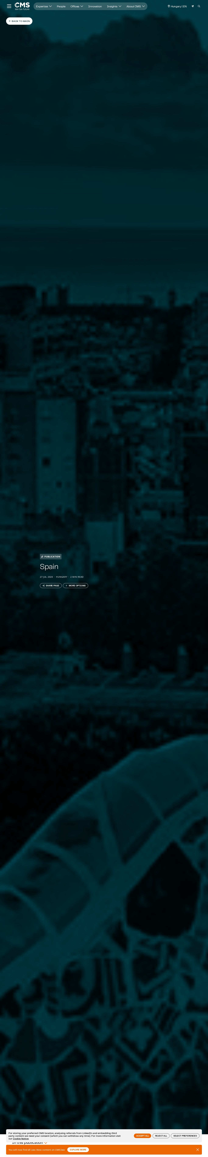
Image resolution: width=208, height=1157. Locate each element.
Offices (75, 6)
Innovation (95, 6)
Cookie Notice (21, 1138)
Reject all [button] (161, 1135)
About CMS (134, 6)
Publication (52, 556)
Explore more (78, 1149)
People (61, 6)
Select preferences (185, 1135)
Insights (112, 6)
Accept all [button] (142, 1135)
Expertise (42, 6)
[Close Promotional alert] (197, 1149)
